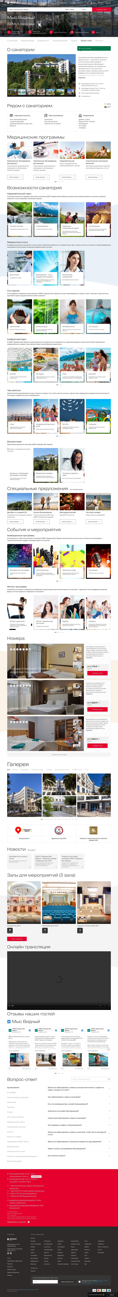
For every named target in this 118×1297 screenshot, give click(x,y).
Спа (86, 770)
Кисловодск (61, 1247)
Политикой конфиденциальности (95, 1281)
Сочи (85, 1241)
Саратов (73, 1255)
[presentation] (9, 150)
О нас (9, 1258)
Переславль (74, 1249)
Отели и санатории (27, 3)
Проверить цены (97, 673)
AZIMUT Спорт (77, 770)
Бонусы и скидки (14, 1137)
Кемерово (60, 1241)
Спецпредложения (41, 3)
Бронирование (13, 1087)
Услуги (10, 1112)
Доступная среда (14, 1161)
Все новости (31, 850)
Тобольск (87, 1249)
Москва (33, 1241)
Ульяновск (87, 1261)
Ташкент (33, 1271)
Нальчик (60, 1258)
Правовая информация (29, 1289)
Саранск (73, 1252)
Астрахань (34, 1255)
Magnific (15, 1291)
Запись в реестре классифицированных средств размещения (21, 1216)
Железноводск (48, 1249)
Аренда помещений (13, 1272)
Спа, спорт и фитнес (15, 1117)
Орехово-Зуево (75, 1244)
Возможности (43, 41)
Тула (85, 1255)
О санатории (12, 41)
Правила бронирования (87, 1283)
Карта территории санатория (90, 93)
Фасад (15, 770)
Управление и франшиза (14, 1261)
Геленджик (47, 1241)
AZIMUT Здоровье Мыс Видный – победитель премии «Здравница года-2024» (45, 858)
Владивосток (34, 1261)
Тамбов (86, 1247)
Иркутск (46, 1252)
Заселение (11, 1102)
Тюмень (86, 1258)
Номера (74, 41)
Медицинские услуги (16, 1122)
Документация (13, 1146)
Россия (33, 1238)
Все (8, 770)
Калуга (46, 1261)
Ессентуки (47, 1247)
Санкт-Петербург (36, 1244)
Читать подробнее (14, 1050)
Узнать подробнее (17, 939)
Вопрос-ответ (86, 41)
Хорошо (112, 1294)
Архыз (32, 1252)
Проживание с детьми (16, 1127)
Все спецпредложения (76, 489)
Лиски (59, 1249)
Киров (59, 1244)
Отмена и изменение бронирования (22, 1156)
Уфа (85, 1264)
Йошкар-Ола (48, 1255)
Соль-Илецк (74, 1264)
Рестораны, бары (37, 770)
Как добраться (85, 96)
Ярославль (101, 1252)
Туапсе (86, 1252)
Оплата (10, 1132)
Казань (46, 1258)
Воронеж (33, 1264)
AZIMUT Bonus (63, 3)
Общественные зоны (62, 770)
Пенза (73, 1247)
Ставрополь (87, 1244)
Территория (24, 770)
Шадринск (101, 1244)
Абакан (33, 1247)
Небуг (59, 1261)
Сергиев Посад (75, 1261)
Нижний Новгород (63, 1264)
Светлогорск (74, 1258)
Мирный (60, 1252)
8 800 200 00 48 (11, 1246)
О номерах (11, 1092)
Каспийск (47, 1264)
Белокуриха (34, 1258)
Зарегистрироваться (67, 1282)
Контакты (80, 3)
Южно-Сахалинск (103, 1247)
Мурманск (61, 1255)
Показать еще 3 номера (59, 754)
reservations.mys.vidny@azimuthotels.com (24, 1205)
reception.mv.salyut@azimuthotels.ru (22, 1200)
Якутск (100, 1249)
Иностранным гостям (16, 1151)
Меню (107, 3)
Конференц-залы (53, 3)
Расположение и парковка (18, 1097)
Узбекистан (34, 1268)
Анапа (32, 1249)
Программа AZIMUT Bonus (18, 1141)
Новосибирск (75, 1241)
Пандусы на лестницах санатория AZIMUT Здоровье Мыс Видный (72, 858)
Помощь (9, 1275)
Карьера (9, 1264)
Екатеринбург (48, 1244)
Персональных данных (102, 1280)
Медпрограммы (27, 41)
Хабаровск (101, 1241)
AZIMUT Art (72, 3)
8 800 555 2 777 (11, 1250)
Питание (10, 1107)
